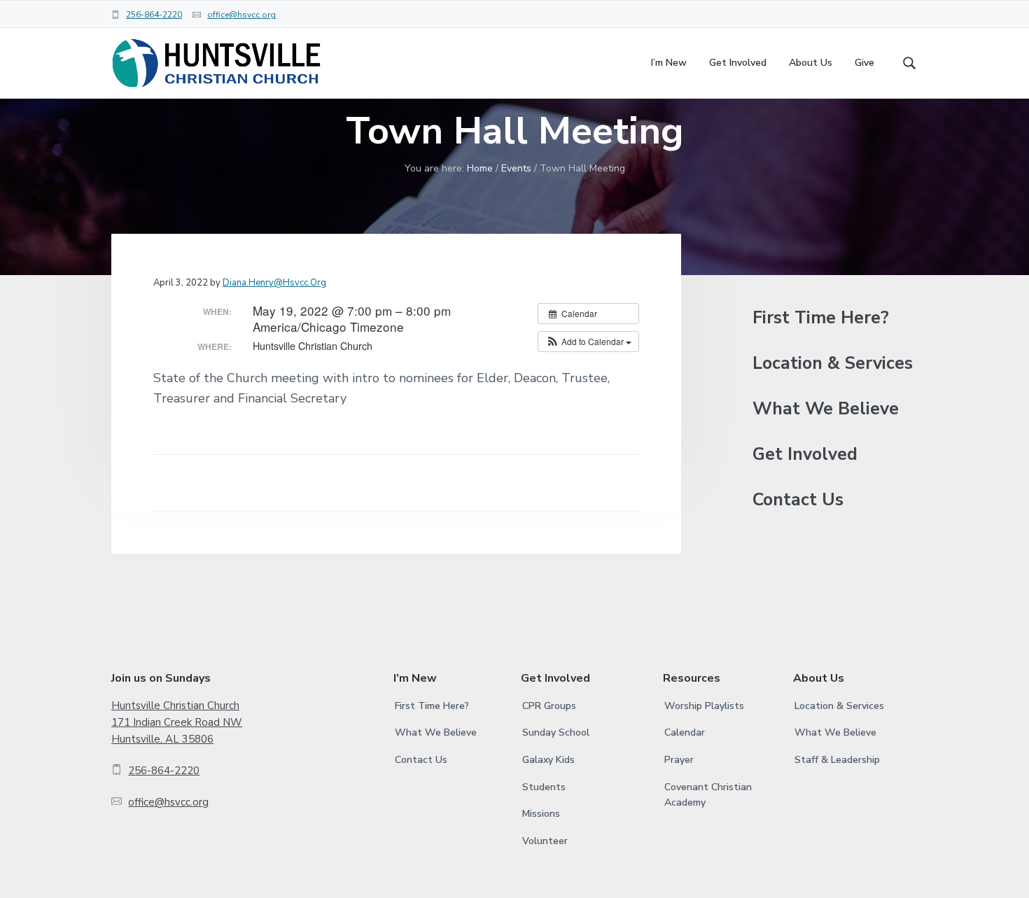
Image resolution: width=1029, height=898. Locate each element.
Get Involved (805, 454)
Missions (541, 813)
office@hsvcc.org (241, 14)
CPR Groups (549, 706)
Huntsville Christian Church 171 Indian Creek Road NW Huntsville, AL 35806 (176, 723)
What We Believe (825, 409)
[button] (588, 341)
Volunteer (545, 841)
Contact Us (798, 500)
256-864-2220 (154, 14)
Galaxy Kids (548, 759)
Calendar (684, 732)
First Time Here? (820, 318)
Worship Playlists (704, 706)
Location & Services (832, 363)
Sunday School (555, 732)
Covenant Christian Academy (708, 795)
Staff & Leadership (837, 759)
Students (544, 787)
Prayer (679, 759)
